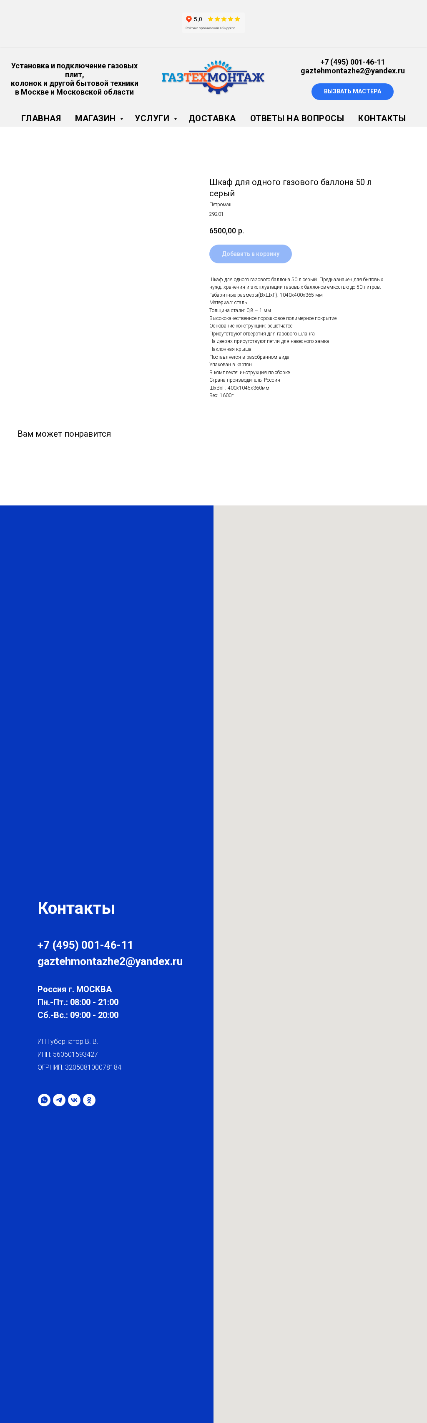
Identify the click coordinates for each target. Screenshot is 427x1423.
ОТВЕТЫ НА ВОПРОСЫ (297, 118)
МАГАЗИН (96, 118)
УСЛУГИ (153, 118)
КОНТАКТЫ (382, 118)
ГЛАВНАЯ (41, 118)
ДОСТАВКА (212, 118)
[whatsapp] (44, 1100)
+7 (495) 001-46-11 (352, 62)
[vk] (74, 1100)
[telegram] (59, 1100)
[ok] (89, 1100)
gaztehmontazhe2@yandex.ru (353, 70)
